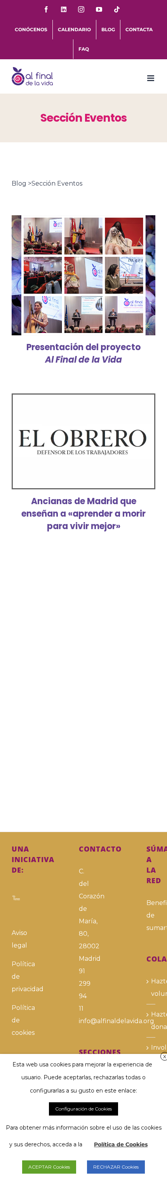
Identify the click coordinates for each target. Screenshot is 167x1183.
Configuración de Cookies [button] (83, 1109)
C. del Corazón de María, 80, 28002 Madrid (83, 915)
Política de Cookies (121, 1144)
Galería (95, 275)
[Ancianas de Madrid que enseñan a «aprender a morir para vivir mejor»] (83, 441)
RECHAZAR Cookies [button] (116, 1167)
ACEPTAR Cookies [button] (49, 1167)
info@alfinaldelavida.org (83, 1021)
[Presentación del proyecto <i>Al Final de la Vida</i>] (83, 275)
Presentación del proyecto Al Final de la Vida (72, 275)
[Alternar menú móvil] (151, 78)
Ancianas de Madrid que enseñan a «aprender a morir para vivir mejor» (72, 441)
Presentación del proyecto (83, 353)
